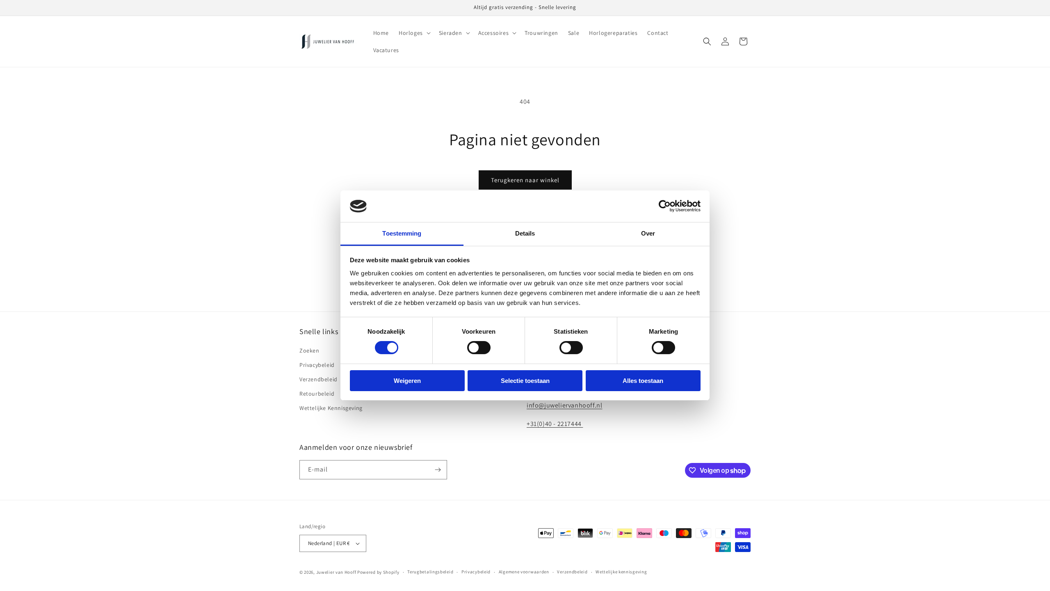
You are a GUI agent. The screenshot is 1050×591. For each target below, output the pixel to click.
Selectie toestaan (525, 380)
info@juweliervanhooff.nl (564, 405)
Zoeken (309, 350)
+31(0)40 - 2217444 (555, 423)
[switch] (479, 347)
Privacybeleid (317, 365)
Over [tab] (648, 233)
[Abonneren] (438, 469)
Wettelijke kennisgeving (621, 572)
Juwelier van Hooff (336, 572)
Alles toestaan (643, 380)
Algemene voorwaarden (524, 572)
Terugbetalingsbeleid (430, 572)
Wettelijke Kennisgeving (331, 408)
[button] (414, 32)
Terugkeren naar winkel (525, 180)
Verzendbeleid (318, 379)
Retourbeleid (316, 393)
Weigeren (407, 380)
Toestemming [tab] (401, 233)
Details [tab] (525, 233)
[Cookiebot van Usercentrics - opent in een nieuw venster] (665, 206)
